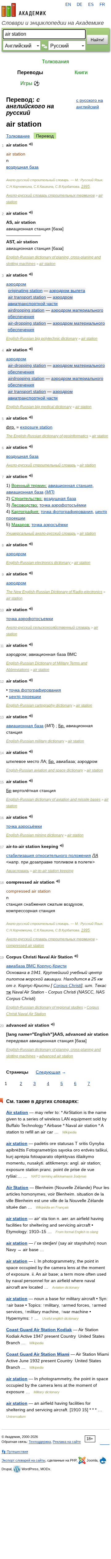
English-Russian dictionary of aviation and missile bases (53, 799)
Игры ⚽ (30, 83)
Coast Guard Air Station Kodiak (39, 1329)
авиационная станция (70, 485)
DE (79, 4)
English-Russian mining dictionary (35, 835)
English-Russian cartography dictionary (39, 705)
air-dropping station (27, 323)
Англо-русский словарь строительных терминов (50, 195)
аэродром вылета (67, 290)
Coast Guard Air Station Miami (37, 1354)
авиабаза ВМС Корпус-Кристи (36, 965)
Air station (17, 1112)
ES (91, 4)
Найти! (97, 39)
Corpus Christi (67, 985)
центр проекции (25, 696)
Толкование (18, 135)
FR (102, 4)
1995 (85, 186)
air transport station (27, 297)
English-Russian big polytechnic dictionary (41, 338)
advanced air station (56, 1056)
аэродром (16, 284)
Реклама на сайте (67, 1442)
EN (68, 4)
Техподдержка (40, 1442)
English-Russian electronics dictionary (38, 563)
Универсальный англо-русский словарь (41, 533)
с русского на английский (89, 103)
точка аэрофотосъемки (29, 618)
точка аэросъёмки (49, 524)
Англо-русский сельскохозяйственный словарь (48, 627)
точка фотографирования (67, 511)
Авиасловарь (17, 871)
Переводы (30, 72)
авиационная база (24, 491)
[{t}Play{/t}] (31, 144)
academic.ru (24, 10)
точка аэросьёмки (24, 826)
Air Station (17, 1187)
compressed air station (25, 946)
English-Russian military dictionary (35, 741)
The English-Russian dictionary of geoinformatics (47, 436)
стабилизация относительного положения (48, 855)
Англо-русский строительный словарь (41, 465)
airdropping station (26, 310)
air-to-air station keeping (53, 871)
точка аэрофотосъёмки (62, 504)
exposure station (36, 427)
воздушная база (22, 166)
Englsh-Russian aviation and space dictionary (44, 770)
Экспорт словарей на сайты (23, 1460)
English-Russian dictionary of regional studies (44, 1007)
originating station (25, 290)
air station (47, 264)
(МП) (50, 491)
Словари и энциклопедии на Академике (53, 23)
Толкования (55, 61)
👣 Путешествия (15, 1451)
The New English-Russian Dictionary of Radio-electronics (54, 592)
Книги (81, 72)
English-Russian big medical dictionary (39, 407)
